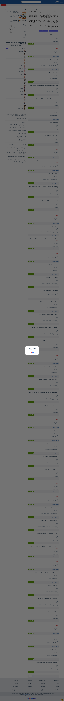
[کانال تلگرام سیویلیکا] (33, 352)
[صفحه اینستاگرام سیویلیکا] (31, 352)
